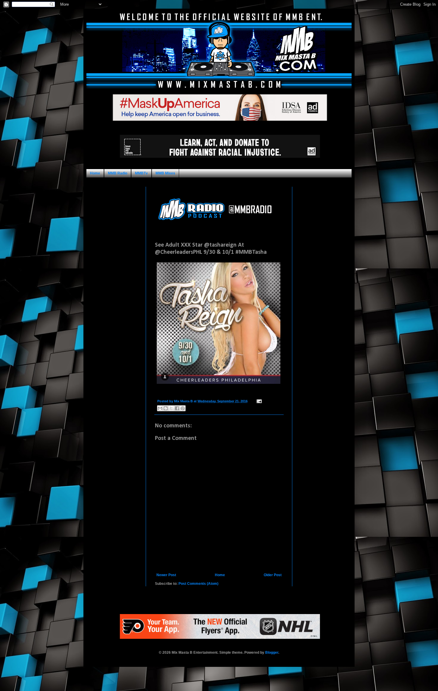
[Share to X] (171, 408)
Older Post (273, 575)
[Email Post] (258, 401)
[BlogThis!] (166, 408)
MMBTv (141, 173)
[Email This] (160, 408)
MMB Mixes (165, 173)
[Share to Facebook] (177, 408)
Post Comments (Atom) (198, 584)
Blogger (271, 652)
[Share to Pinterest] (183, 408)
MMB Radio (117, 173)
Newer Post (166, 575)
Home (95, 173)
